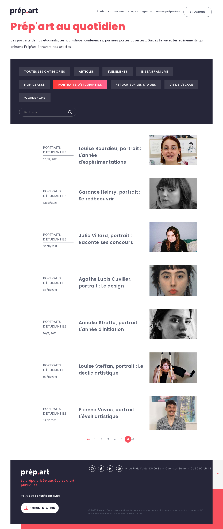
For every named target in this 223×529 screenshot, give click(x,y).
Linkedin (110, 469)
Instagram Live (154, 71)
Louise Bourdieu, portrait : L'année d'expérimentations (110, 155)
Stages (133, 11)
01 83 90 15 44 (201, 468)
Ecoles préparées (168, 11)
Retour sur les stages (136, 84)
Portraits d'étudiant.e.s (80, 84)
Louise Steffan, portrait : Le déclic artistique (111, 369)
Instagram (92, 469)
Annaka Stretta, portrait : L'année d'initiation (109, 326)
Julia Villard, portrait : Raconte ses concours (106, 239)
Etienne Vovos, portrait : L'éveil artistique (108, 413)
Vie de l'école (181, 84)
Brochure (197, 12)
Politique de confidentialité (40, 495)
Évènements (117, 71)
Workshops (34, 97)
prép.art (24, 11)
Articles (86, 71)
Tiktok (101, 469)
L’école (100, 11)
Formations (116, 11)
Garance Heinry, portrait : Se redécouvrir (110, 195)
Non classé (34, 84)
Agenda (146, 11)
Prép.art (35, 473)
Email (119, 469)
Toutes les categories (44, 71)
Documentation (42, 508)
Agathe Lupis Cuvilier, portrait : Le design (105, 282)
